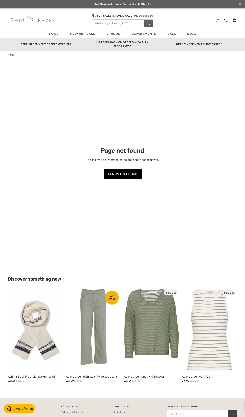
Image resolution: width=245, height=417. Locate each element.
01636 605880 (143, 15)
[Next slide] (57, 330)
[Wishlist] (226, 20)
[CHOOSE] (115, 367)
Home (11, 54)
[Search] (148, 23)
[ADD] (57, 367)
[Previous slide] (13, 330)
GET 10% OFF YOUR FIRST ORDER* (199, 44)
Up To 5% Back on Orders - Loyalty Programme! (122, 44)
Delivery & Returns (72, 412)
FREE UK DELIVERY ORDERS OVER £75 (46, 44)
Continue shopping (122, 174)
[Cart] (234, 20)
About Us (119, 412)
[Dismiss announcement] (240, 4)
